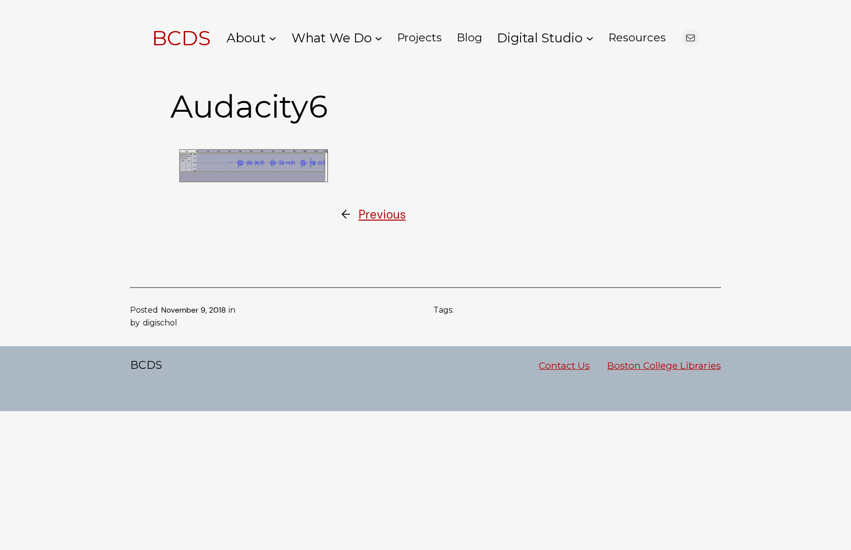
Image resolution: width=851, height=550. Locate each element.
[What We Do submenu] (378, 37)
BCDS (181, 38)
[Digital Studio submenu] (589, 37)
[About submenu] (272, 37)
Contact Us (564, 365)
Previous (382, 214)
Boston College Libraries (664, 365)
